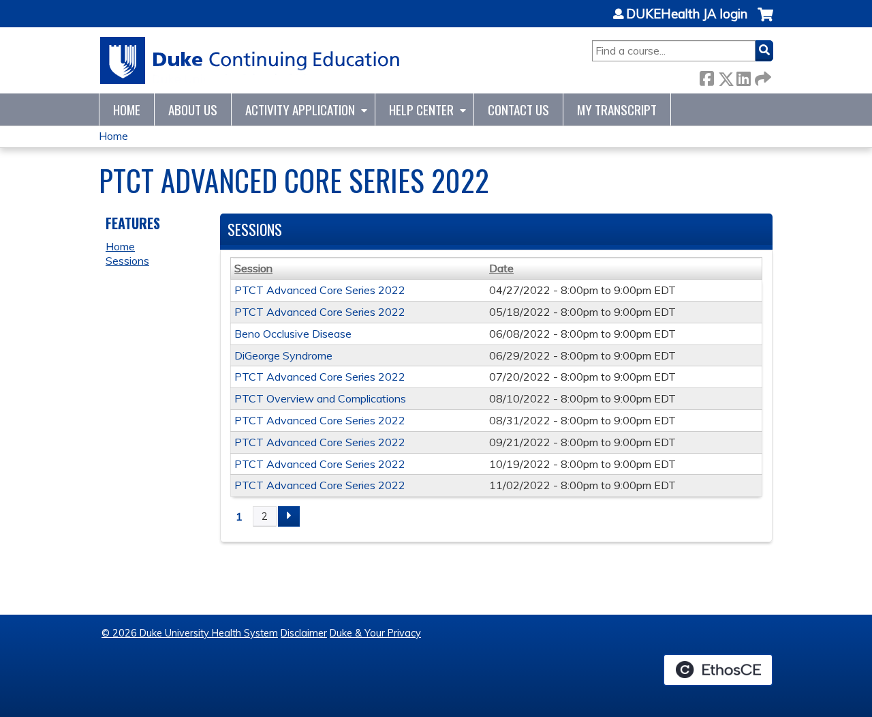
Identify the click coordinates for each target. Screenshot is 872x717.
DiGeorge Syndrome (283, 355)
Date (501, 268)
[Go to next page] (289, 516)
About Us (192, 109)
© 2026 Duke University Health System (190, 633)
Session (253, 268)
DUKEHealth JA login (686, 14)
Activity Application (300, 109)
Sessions (127, 260)
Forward (761, 76)
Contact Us (518, 109)
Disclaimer (304, 633)
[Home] (250, 60)
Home (126, 109)
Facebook (706, 76)
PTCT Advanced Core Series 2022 (319, 290)
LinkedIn (743, 76)
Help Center (421, 109)
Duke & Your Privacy (375, 633)
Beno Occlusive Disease (293, 333)
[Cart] (765, 21)
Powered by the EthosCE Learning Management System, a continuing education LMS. (718, 670)
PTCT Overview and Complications (320, 398)
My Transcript (617, 109)
